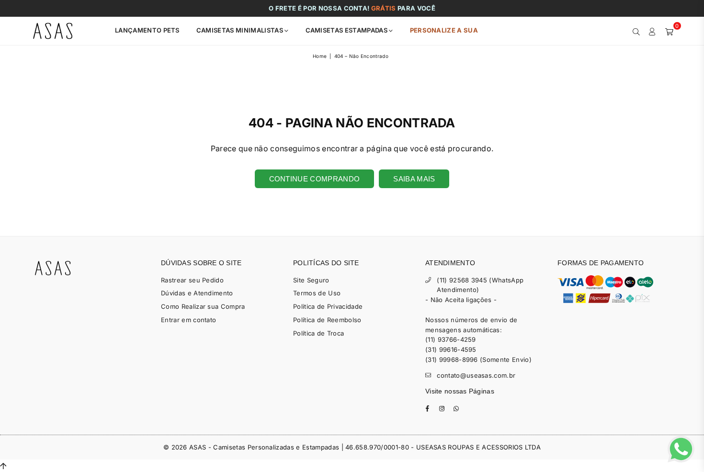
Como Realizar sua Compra (203, 306)
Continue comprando (314, 179)
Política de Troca (318, 333)
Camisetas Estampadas (347, 30)
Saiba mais (414, 179)
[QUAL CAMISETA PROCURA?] (636, 30)
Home (320, 56)
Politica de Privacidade (328, 306)
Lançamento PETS (147, 30)
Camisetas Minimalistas (240, 30)
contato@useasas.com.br (476, 375)
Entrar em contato (188, 320)
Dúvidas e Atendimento (197, 293)
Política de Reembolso (327, 320)
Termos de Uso (317, 293)
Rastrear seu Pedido (192, 280)
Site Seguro (311, 280)
